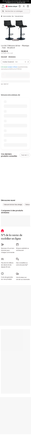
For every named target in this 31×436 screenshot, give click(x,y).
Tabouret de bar (19, 16)
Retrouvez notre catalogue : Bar (10, 95)
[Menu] (3, 6)
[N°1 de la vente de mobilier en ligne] (11, 6)
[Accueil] (1, 16)
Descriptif (4, 57)
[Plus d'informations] (20, 69)
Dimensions (12, 57)
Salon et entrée (7, 16)
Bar (13, 16)
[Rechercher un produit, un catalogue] (3, 11)
